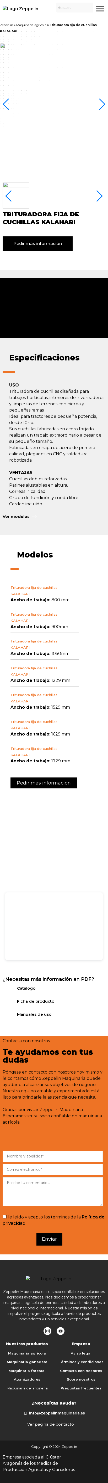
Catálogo (26, 988)
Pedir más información (37, 243)
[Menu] (100, 8)
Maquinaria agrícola (31, 25)
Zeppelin (6, 25)
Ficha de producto (35, 1001)
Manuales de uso (34, 1014)
